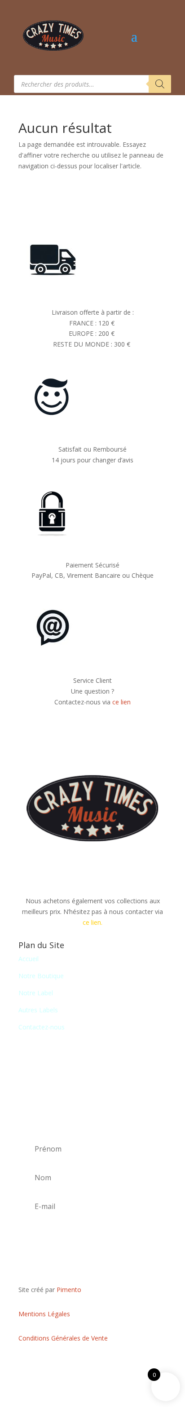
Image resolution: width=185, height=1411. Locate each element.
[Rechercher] (160, 84)
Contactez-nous (41, 1027)
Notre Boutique (41, 975)
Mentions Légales (44, 1314)
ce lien (121, 702)
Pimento (69, 1289)
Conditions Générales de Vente (63, 1338)
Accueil (28, 958)
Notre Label (35, 993)
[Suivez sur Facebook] (92, 1364)
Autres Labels (38, 1010)
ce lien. (92, 922)
